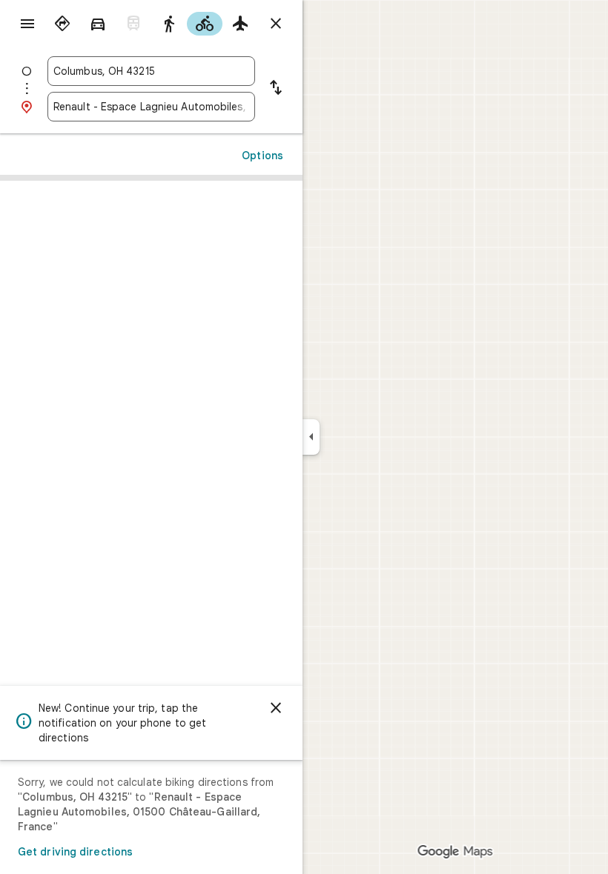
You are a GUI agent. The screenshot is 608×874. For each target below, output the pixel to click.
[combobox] (151, 71)
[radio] (62, 24)
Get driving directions (75, 851)
